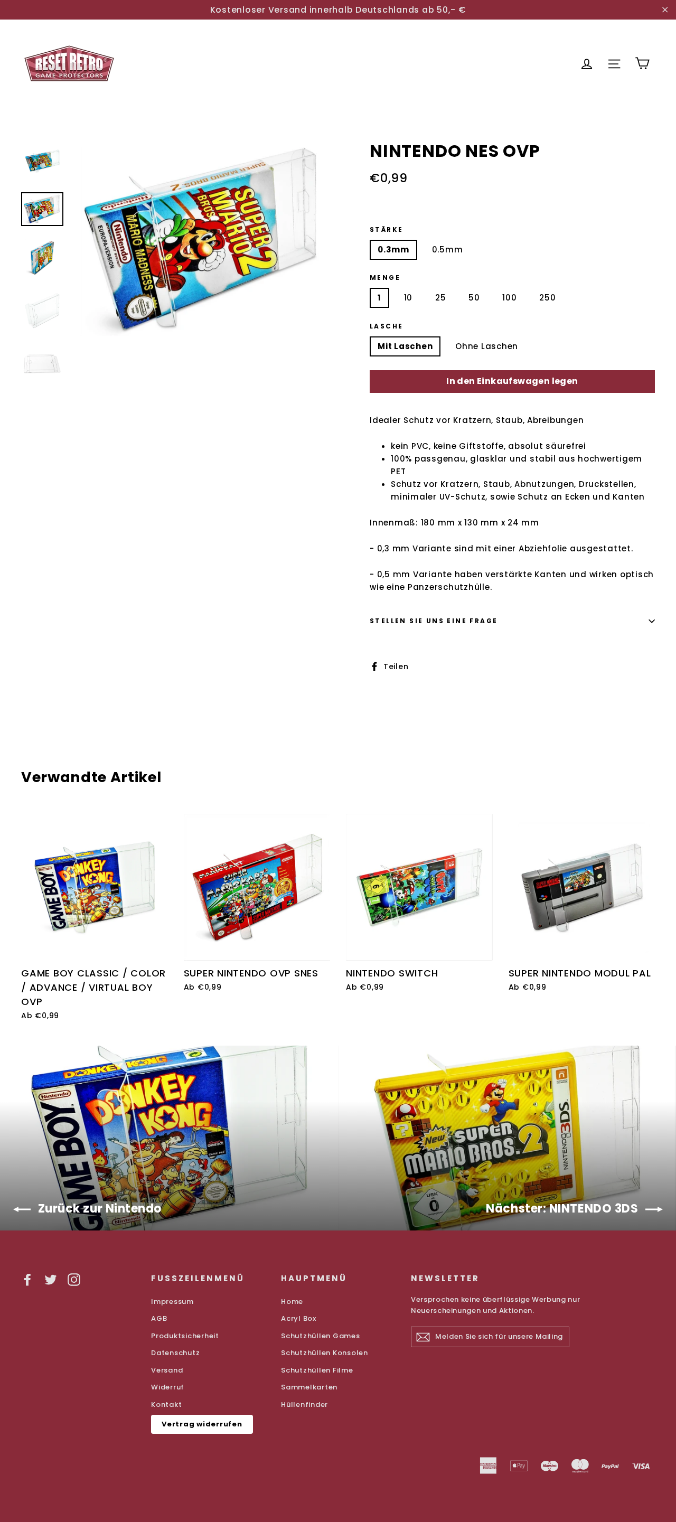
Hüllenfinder (304, 1404)
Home (292, 1301)
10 (408, 297)
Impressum (172, 1301)
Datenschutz (175, 1353)
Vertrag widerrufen (202, 1424)
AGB (159, 1318)
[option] (202, 240)
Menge (385, 278)
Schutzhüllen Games (320, 1336)
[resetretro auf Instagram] (74, 1279)
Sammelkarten (309, 1387)
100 (509, 297)
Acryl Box (298, 1318)
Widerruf (167, 1387)
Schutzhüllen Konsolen (324, 1353)
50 (474, 297)
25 (440, 297)
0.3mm (393, 249)
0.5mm (447, 249)
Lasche (386, 326)
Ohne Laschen (486, 346)
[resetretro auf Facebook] (27, 1279)
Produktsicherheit (185, 1336)
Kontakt (166, 1404)
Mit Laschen (405, 346)
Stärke (386, 230)
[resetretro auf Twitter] (50, 1279)
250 (547, 297)
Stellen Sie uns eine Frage (433, 620)
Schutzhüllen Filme (317, 1370)
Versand (167, 1370)
